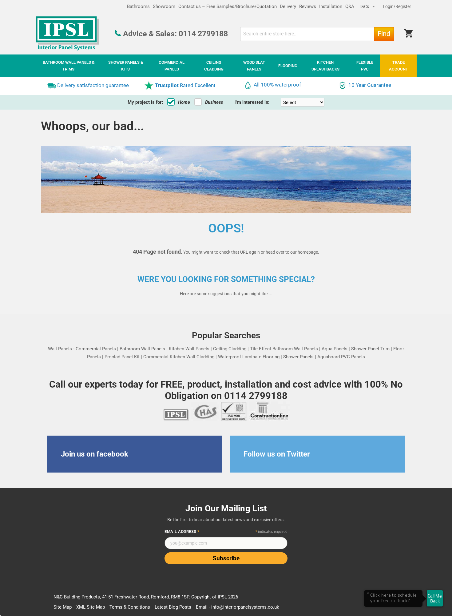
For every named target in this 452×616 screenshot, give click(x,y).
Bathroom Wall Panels (142, 349)
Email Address (182, 531)
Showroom (164, 6)
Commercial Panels (96, 349)
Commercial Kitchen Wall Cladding (178, 357)
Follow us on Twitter (277, 454)
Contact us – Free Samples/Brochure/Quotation (227, 6)
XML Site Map (90, 607)
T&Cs (364, 6)
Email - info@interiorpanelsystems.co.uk (237, 607)
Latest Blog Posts (173, 607)
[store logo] (67, 33)
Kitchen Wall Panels (189, 349)
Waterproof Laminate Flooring (249, 357)
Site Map (63, 607)
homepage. (308, 252)
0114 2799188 (203, 33)
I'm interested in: (252, 102)
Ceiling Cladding (229, 349)
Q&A (349, 6)
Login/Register (397, 6)
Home (184, 102)
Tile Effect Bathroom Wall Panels (284, 349)
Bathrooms (138, 6)
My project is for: (145, 102)
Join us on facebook (94, 454)
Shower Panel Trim (370, 349)
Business (214, 102)
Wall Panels (60, 349)
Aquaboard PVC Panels (341, 357)
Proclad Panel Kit (122, 357)
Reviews (307, 6)
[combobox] (317, 34)
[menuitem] (68, 65)
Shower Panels (298, 357)
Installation (330, 6)
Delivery (288, 6)
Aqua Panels (334, 349)
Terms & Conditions (129, 607)
